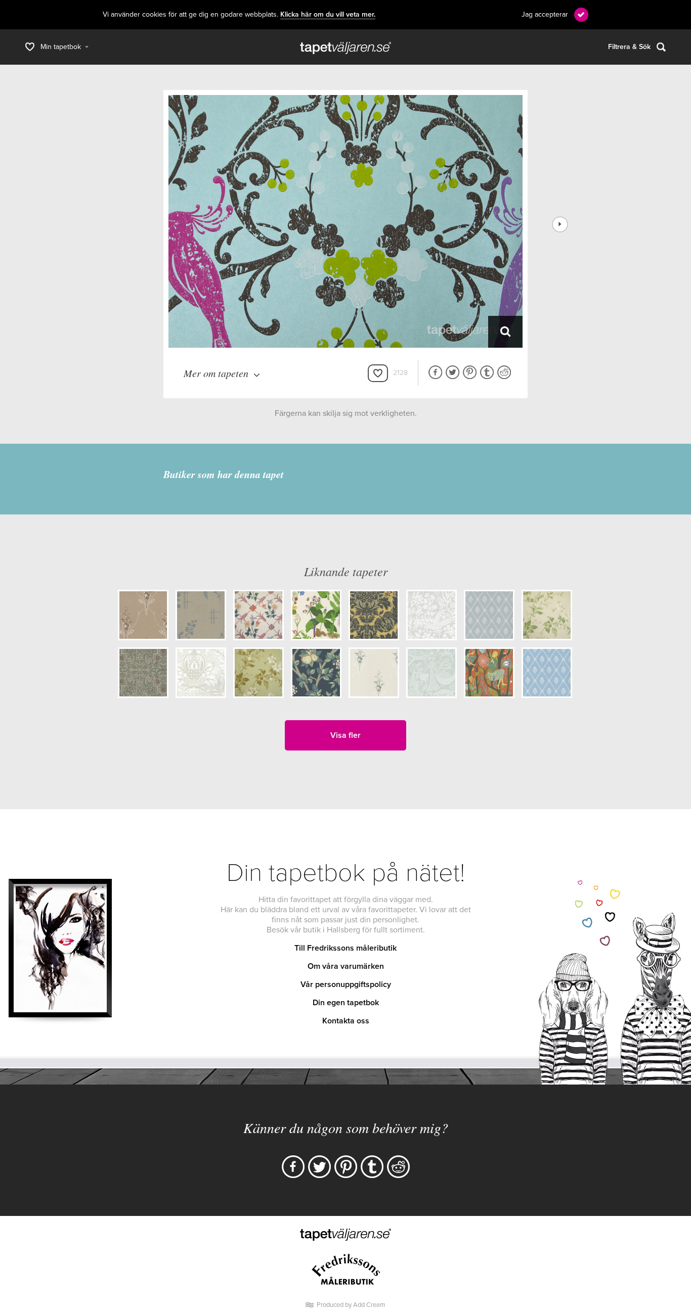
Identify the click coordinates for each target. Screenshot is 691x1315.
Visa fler (345, 735)
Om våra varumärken (346, 966)
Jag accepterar (545, 14)
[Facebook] (293, 1166)
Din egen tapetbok (346, 1003)
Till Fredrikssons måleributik (345, 948)
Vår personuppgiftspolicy (345, 984)
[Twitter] (319, 1166)
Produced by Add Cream (351, 1305)
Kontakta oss (345, 1021)
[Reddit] (398, 1166)
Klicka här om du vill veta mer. (327, 15)
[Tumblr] (372, 1166)
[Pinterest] (345, 1166)
